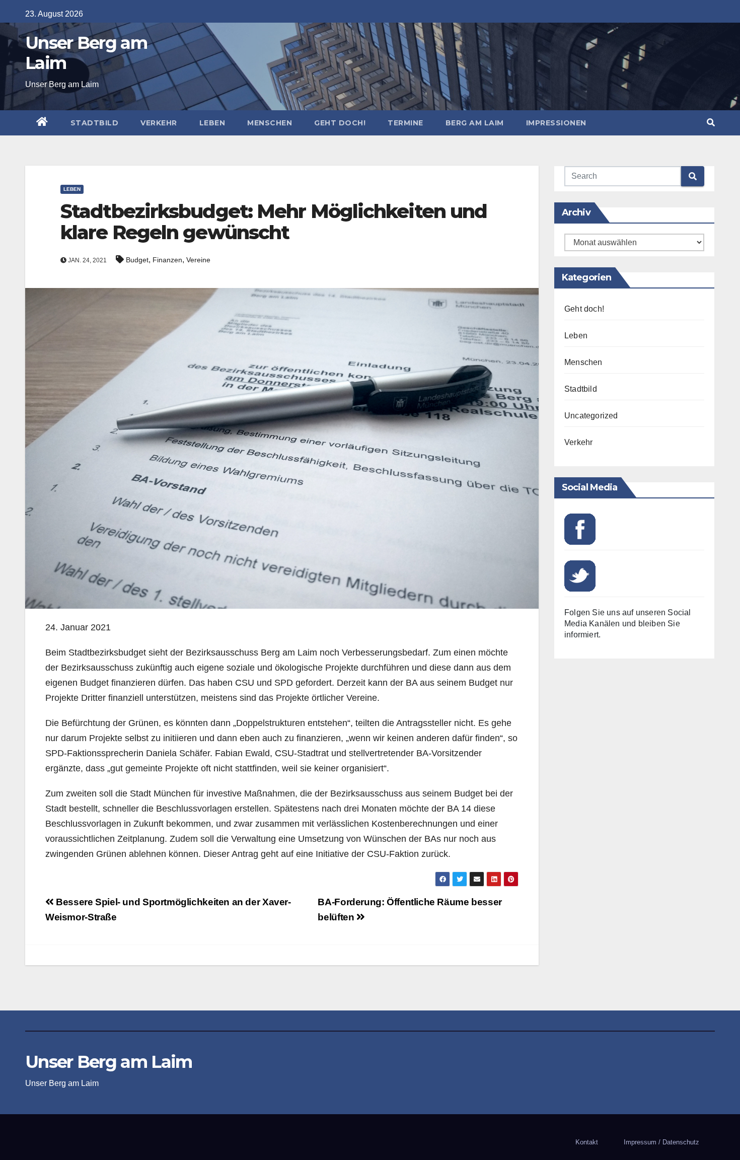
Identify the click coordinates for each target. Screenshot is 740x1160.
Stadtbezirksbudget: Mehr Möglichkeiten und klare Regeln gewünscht (273, 221)
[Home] (42, 122)
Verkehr (158, 122)
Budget (137, 260)
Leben (212, 122)
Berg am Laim (475, 122)
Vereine (198, 260)
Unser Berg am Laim (86, 53)
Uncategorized (591, 415)
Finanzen (167, 260)
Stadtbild (94, 122)
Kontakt (586, 1142)
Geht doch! (339, 122)
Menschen (269, 122)
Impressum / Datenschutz (661, 1142)
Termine (405, 122)
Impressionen (556, 122)
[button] (711, 122)
